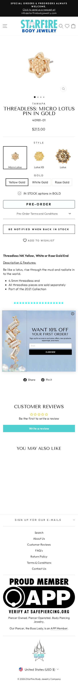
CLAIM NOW (50, 352)
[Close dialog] (72, 313)
